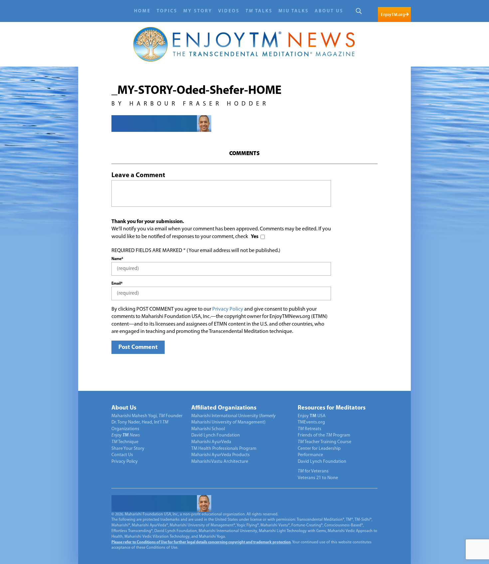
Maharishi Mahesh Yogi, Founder (147, 416)
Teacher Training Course (324, 441)
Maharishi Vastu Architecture (219, 461)
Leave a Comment (138, 175)
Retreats (309, 428)
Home (142, 11)
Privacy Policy (227, 309)
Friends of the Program (324, 435)
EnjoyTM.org (393, 14)
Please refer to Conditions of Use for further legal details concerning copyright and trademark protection (201, 542)
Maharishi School (208, 428)
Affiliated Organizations (223, 408)
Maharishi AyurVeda (211, 441)
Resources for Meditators (332, 408)
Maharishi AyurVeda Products (220, 454)
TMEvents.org (311, 422)
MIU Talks (293, 11)
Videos (229, 11)
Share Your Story (127, 448)
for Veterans (313, 471)
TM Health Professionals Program (223, 448)
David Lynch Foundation (215, 435)
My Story (197, 11)
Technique (124, 441)
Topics (167, 11)
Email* (116, 284)
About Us (329, 11)
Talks (258, 11)
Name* (117, 259)
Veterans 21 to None (318, 477)
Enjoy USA (312, 416)
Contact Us (122, 454)
